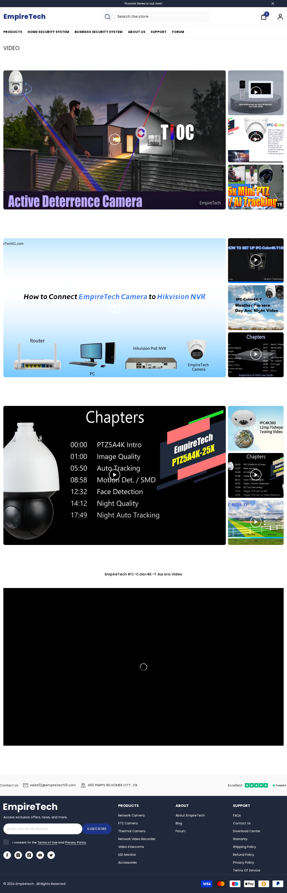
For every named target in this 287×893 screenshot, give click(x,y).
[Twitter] (51, 855)
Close (273, 4)
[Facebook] (7, 855)
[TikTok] (29, 855)
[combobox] (161, 16)
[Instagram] (18, 855)
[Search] (156, 16)
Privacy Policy (75, 842)
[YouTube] (40, 855)
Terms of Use (47, 842)
